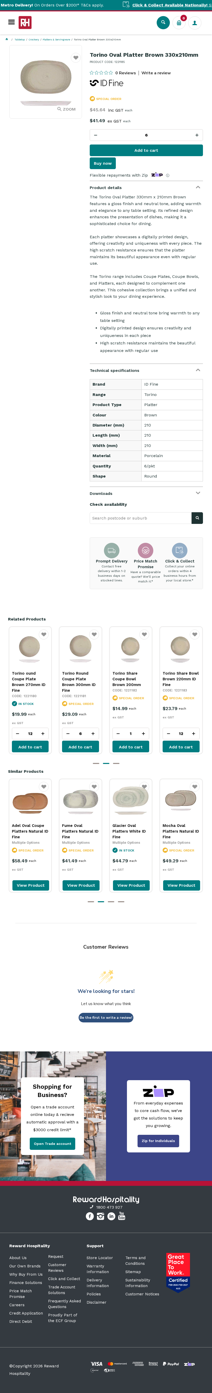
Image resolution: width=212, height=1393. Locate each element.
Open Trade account (52, 1144)
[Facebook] (90, 1217)
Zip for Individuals (158, 1141)
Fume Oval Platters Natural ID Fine (80, 831)
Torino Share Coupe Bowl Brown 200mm (104, 679)
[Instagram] (101, 1217)
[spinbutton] (146, 135)
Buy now (103, 163)
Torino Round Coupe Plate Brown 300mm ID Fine (56, 682)
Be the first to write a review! (106, 1017)
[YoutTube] (122, 1217)
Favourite (76, 61)
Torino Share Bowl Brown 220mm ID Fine (158, 679)
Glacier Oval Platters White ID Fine (129, 831)
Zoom (69, 109)
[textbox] (140, 518)
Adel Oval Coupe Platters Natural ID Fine (30, 831)
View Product (31, 885)
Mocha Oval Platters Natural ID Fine (181, 831)
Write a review (156, 73)
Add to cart (146, 150)
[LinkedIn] (112, 1217)
